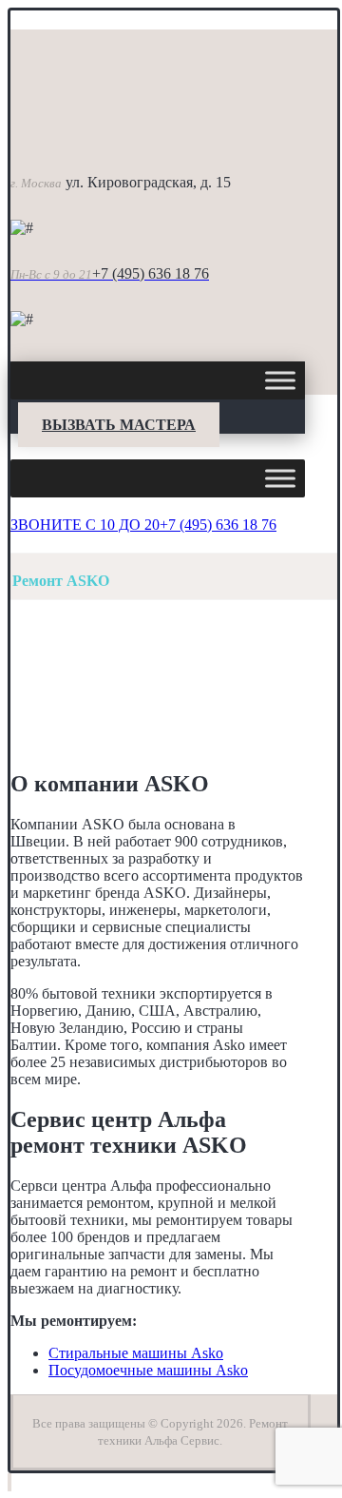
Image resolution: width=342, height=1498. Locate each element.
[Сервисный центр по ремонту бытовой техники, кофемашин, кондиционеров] (105, 136)
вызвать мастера (119, 425)
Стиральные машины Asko (135, 1353)
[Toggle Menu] (280, 380)
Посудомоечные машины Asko (148, 1370)
